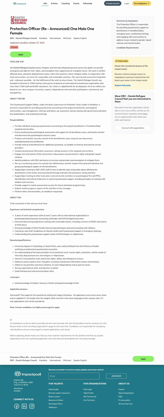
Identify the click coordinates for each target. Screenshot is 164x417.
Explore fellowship (123, 85)
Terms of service (125, 403)
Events (76, 3)
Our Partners (89, 400)
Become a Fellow (56, 400)
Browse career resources (59, 393)
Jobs (45, 3)
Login (126, 3)
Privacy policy (124, 400)
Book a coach (54, 396)
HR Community (89, 396)
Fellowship (87, 3)
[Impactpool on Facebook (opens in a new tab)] (17, 409)
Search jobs (53, 389)
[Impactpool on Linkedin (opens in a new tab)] (24, 409)
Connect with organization (133, 128)
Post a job (87, 389)
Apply (20, 54)
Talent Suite (88, 393)
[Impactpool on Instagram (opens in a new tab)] (32, 409)
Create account (112, 3)
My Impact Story (56, 403)
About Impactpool (126, 393)
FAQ (120, 396)
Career (121, 389)
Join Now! (116, 376)
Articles (54, 3)
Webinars (53, 407)
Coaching (65, 3)
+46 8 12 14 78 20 (21, 385)
